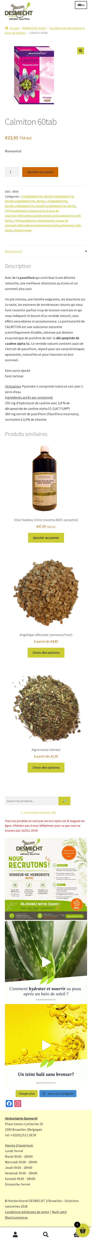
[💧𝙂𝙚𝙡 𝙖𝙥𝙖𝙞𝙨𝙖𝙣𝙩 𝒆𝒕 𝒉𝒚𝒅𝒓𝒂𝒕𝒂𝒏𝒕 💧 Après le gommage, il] (46, 962)
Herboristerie (22, 230)
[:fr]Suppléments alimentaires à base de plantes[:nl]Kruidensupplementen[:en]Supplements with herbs (43, 215)
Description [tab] (13, 251)
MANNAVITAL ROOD (34, 28)
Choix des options (46, 652)
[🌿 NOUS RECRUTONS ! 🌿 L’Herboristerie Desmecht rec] (46, 879)
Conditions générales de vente (27, 1212)
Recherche (46, 1234)
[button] (80, 50)
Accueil (14, 28)
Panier (70, 1231)
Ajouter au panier (40, 172)
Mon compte (15, 1234)
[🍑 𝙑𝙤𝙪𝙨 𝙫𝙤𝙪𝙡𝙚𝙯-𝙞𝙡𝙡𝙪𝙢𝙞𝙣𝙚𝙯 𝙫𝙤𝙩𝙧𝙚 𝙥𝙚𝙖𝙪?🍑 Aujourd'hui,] (46, 1045)
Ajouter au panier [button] (46, 537)
